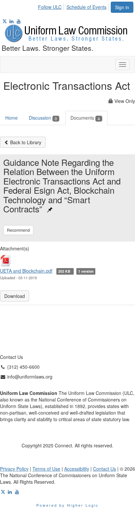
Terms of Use (46, 468)
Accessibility (76, 468)
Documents (85, 117)
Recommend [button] (18, 230)
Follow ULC (50, 7)
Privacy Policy (14, 468)
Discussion (43, 117)
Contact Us (104, 468)
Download (14, 296)
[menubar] (74, 6)
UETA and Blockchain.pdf (26, 270)
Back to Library (25, 142)
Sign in (122, 7)
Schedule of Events (86, 7)
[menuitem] (51, 6)
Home (11, 117)
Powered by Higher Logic (67, 505)
